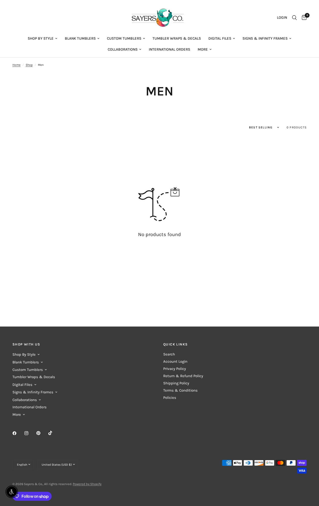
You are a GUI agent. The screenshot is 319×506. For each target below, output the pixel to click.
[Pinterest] (41, 432)
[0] (303, 17)
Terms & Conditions (180, 390)
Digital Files (219, 38)
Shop (29, 65)
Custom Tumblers (124, 38)
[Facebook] (17, 433)
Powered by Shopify (87, 484)
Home (16, 65)
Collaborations (123, 49)
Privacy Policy (174, 368)
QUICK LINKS (175, 344)
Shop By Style (41, 38)
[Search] (294, 17)
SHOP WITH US (26, 344)
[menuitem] (42, 38)
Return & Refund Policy (183, 376)
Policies (169, 397)
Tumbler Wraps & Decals (177, 38)
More (203, 49)
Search (169, 354)
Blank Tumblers (80, 38)
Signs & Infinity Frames (265, 38)
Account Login (175, 361)
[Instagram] (29, 433)
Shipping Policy (176, 383)
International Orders (169, 49)
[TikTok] (53, 432)
